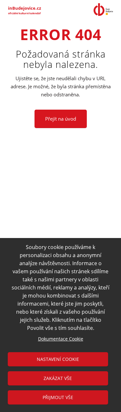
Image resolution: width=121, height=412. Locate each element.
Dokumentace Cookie (60, 339)
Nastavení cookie (58, 359)
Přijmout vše (58, 397)
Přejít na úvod (60, 118)
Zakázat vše (58, 378)
